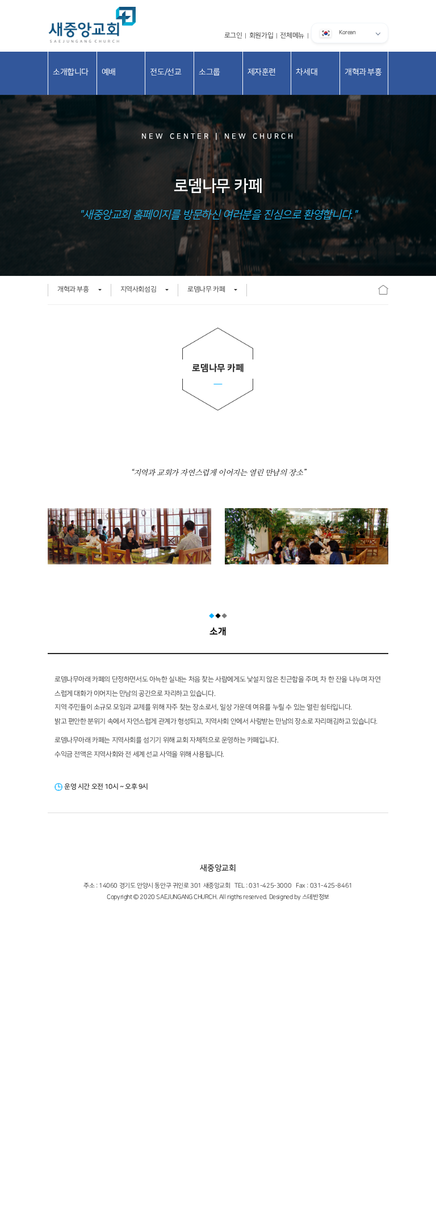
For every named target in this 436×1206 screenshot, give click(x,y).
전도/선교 (165, 72)
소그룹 (209, 72)
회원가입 (261, 35)
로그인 (233, 35)
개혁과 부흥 (363, 72)
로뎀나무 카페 (206, 289)
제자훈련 (262, 72)
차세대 (306, 72)
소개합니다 (71, 72)
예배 (109, 72)
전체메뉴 (292, 35)
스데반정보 (315, 897)
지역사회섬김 (138, 289)
